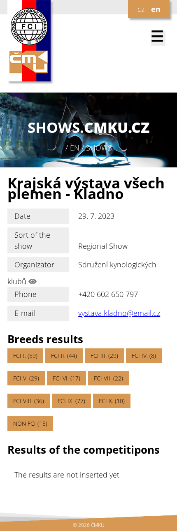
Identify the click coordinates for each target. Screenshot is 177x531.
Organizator (34, 264)
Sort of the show (32, 240)
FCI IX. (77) (71, 401)
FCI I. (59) (25, 355)
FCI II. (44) (64, 355)
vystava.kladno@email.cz (119, 313)
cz (140, 9)
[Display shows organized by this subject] (32, 281)
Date (22, 216)
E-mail (24, 313)
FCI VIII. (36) (28, 401)
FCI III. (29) (104, 355)
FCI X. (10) (112, 401)
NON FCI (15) (30, 423)
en (156, 9)
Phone (25, 294)
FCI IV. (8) (144, 355)
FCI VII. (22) (108, 378)
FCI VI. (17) (66, 378)
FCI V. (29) (26, 378)
